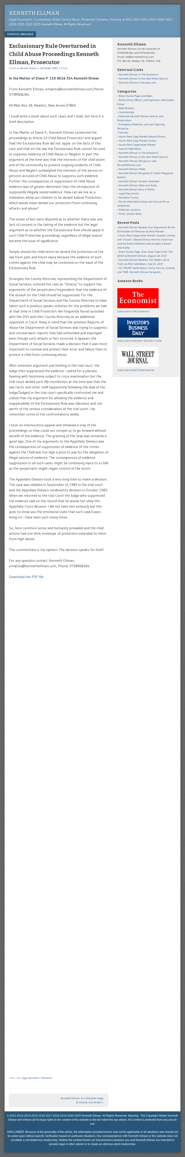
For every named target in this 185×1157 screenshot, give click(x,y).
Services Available (20, 34)
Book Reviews (126, 108)
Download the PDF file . (27, 576)
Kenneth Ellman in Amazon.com (137, 82)
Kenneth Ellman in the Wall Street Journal (143, 78)
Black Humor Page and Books (136, 96)
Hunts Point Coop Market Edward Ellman (142, 136)
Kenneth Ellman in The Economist (138, 74)
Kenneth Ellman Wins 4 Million (137, 189)
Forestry (123, 132)
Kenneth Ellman (34, 13)
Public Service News (130, 213)
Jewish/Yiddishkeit (130, 148)
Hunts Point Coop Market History (137, 140)
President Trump (129, 197)
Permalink (47, 1078)
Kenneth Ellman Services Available (139, 181)
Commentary (126, 112)
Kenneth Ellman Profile (132, 169)
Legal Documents (30, 1078)
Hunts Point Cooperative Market (137, 144)
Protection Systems (130, 209)
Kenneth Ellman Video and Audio (138, 185)
